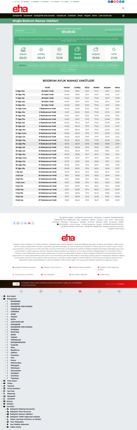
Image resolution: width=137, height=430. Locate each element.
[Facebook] (14, 223)
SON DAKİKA (63, 224)
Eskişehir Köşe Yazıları (116, 229)
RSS (17, 284)
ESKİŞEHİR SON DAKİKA (44, 16)
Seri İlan (11, 391)
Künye (10, 401)
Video (10, 383)
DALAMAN (33, 65)
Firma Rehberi (13, 388)
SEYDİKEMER (112, 65)
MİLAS (92, 65)
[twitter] (41, 291)
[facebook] (21, 291)
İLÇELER (14, 345)
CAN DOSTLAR (105, 16)
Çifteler (92, 220)
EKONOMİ (28, 16)
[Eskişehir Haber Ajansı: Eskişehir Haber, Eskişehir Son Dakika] (20, 8)
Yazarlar (10, 386)
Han (106, 220)
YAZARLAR (61, 16)
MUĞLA (84, 65)
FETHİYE (52, 65)
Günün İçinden (75, 224)
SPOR (80, 16)
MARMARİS (73, 65)
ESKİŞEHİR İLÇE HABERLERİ (65, 220)
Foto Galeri (12, 381)
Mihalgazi (56, 222)
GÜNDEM (72, 16)
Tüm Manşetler (49, 274)
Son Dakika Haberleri (79, 274)
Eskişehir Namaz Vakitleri (81, 267)
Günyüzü (100, 220)
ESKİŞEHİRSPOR (117, 217)
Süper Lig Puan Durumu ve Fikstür (25, 419)
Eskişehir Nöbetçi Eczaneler (113, 226)
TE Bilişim (120, 284)
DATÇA (43, 65)
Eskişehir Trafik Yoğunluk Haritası (108, 268)
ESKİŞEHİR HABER (66, 217)
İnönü (111, 220)
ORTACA (101, 65)
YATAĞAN (71, 70)
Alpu (78, 220)
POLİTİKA (14, 332)
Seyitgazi (83, 222)
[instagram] (60, 291)
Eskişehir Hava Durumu (52, 267)
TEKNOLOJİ (15, 340)
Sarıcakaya (113, 222)
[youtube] (80, 291)
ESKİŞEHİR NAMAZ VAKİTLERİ (72, 226)
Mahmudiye (119, 220)
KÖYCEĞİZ (62, 65)
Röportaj (11, 394)
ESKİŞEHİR (17, 16)
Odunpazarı (74, 222)
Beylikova (85, 220)
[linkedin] (119, 291)
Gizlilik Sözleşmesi (88, 224)
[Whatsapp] (33, 223)
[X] (18, 223)
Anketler (11, 399)
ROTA (94, 16)
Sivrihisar (91, 222)
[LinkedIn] (25, 223)
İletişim (99, 224)
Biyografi (11, 396)
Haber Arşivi (104, 274)
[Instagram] (21, 223)
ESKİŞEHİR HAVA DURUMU (113, 224)
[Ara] (123, 8)
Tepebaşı (99, 222)
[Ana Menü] (123, 15)
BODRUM (22, 65)
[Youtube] (29, 223)
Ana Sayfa (11, 296)
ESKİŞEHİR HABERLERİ (93, 226)
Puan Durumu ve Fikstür (24, 274)
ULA (63, 70)
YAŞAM (87, 16)
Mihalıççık (64, 222)
